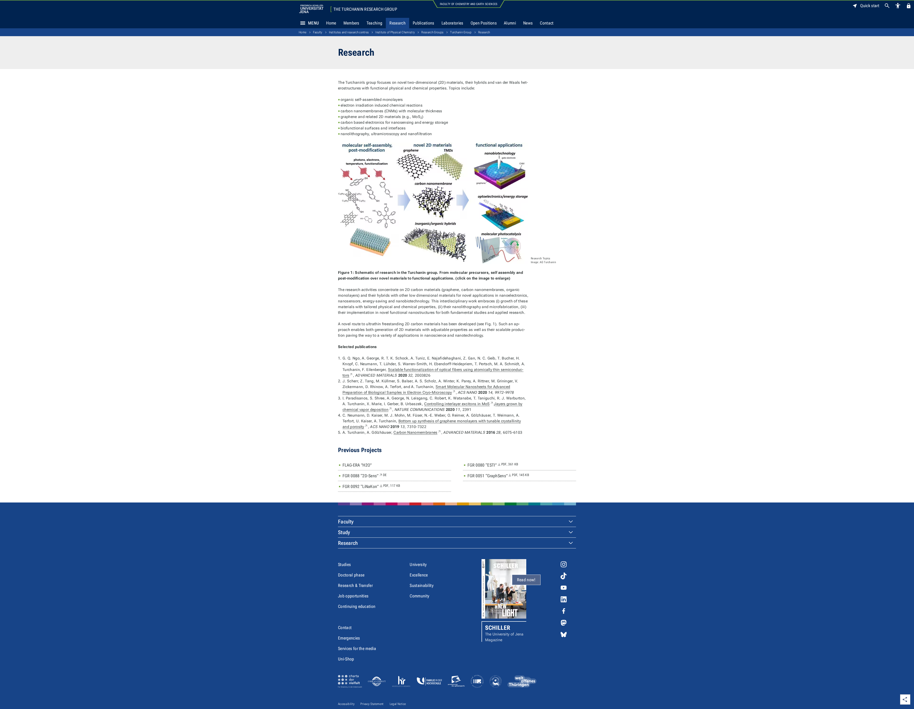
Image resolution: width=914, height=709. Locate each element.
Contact (546, 22)
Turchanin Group (461, 32)
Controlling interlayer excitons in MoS (458, 404)
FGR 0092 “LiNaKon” (371, 486)
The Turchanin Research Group (365, 9)
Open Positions (484, 22)
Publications (423, 22)
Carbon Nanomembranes (417, 432)
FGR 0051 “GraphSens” (498, 475)
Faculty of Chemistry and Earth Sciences (468, 4)
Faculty (317, 32)
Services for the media (357, 648)
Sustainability (421, 585)
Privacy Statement (371, 704)
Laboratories (452, 22)
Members (351, 22)
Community (419, 595)
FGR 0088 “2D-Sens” (365, 475)
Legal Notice (398, 704)
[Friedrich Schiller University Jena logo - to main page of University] (311, 9)
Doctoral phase (351, 574)
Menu (313, 22)
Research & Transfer (355, 585)
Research (397, 22)
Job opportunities (353, 595)
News (528, 22)
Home (331, 22)
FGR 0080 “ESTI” (492, 465)
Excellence (419, 574)
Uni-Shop (346, 658)
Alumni (510, 22)
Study (344, 532)
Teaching (374, 22)
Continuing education (356, 606)
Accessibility (346, 704)
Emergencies (349, 637)
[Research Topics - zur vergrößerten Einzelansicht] (433, 203)
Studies (344, 564)
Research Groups (432, 32)
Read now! (526, 579)
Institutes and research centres (349, 32)
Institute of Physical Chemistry (395, 32)
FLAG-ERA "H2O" (357, 465)
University (418, 564)
